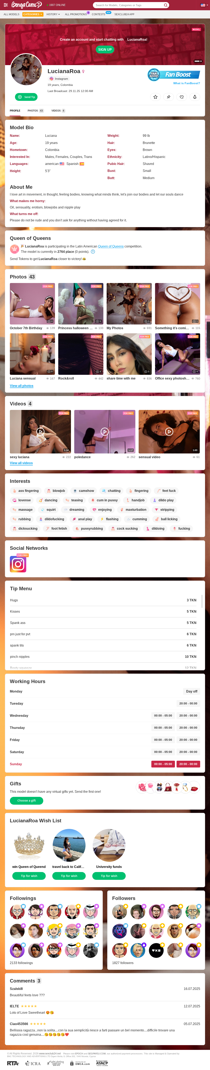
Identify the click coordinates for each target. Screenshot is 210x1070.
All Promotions (76, 14)
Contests (98, 14)
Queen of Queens (111, 246)
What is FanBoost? (186, 83)
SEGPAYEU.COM (97, 1053)
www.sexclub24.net (50, 1053)
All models (11, 14)
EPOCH (79, 1053)
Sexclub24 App (124, 14)
